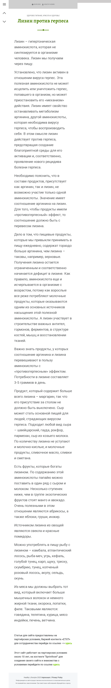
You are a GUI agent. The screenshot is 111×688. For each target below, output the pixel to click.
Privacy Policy (57, 677)
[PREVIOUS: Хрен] (4, 21)
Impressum (46, 677)
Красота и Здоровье (51, 16)
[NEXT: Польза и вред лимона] (4, 13)
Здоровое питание (34, 16)
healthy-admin (49, 4)
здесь (68, 643)
